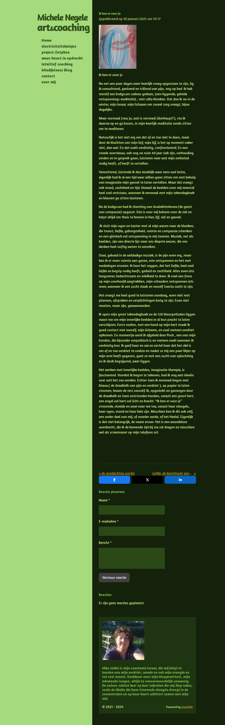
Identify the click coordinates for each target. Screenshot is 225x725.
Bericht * (105, 543)
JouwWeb (187, 707)
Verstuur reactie (114, 577)
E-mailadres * (109, 521)
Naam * (104, 500)
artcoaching (63, 22)
